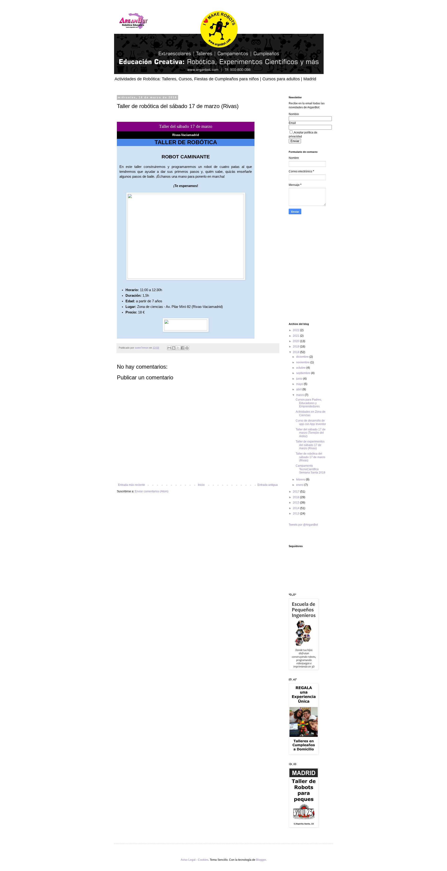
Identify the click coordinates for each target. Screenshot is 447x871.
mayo (300, 384)
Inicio (201, 485)
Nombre (294, 114)
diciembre (302, 356)
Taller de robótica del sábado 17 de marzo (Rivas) (310, 457)
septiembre (303, 373)
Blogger (261, 859)
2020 (296, 341)
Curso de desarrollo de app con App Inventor (311, 422)
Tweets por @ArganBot (303, 524)
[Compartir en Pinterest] (187, 348)
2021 (296, 335)
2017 (296, 491)
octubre (301, 367)
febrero (301, 479)
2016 (296, 497)
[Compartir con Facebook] (182, 348)
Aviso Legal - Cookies (194, 859)
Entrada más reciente (131, 485)
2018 (296, 352)
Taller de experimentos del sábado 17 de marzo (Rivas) (310, 445)
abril (299, 389)
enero (300, 485)
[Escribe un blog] (173, 348)
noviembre (303, 362)
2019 (296, 346)
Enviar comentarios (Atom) (151, 491)
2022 (296, 330)
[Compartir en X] (178, 348)
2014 (296, 508)
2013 (296, 513)
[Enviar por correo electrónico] (169, 348)
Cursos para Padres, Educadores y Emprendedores (309, 403)
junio (299, 378)
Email (292, 123)
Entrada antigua (267, 485)
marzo (300, 395)
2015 (296, 502)
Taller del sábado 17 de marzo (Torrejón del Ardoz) (310, 433)
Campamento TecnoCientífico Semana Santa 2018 (310, 469)
